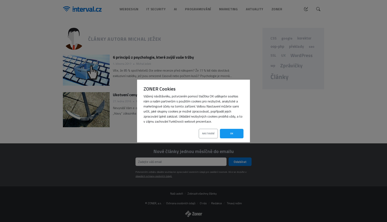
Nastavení (208, 133)
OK (231, 133)
